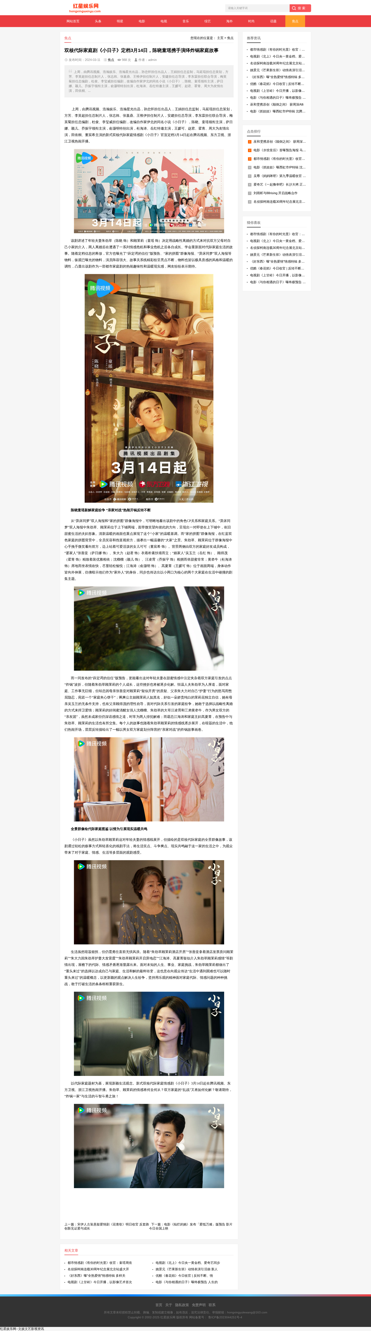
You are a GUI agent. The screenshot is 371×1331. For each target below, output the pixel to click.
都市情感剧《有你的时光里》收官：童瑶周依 (100, 1262)
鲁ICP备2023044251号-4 (225, 1317)
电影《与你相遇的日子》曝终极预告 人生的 (187, 1282)
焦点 (295, 21)
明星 (120, 21)
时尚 (251, 21)
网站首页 (73, 21)
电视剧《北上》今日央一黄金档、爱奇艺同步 (188, 1262)
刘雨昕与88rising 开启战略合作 (276, 193)
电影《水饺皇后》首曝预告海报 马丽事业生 (285, 150)
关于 (168, 1305)
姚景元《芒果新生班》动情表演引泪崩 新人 (187, 1269)
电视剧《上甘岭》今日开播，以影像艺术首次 (100, 1282)
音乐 (185, 21)
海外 (229, 21)
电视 (164, 21)
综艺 (207, 21)
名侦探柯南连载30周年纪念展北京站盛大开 (98, 1269)
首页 (158, 1305)
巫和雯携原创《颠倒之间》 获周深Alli (276, 104)
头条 (98, 21)
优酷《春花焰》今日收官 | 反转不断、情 (184, 1275)
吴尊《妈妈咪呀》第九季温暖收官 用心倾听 (285, 176)
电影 (142, 21)
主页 (220, 38)
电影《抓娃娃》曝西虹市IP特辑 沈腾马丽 (279, 111)
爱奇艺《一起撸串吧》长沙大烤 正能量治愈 (285, 184)
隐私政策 (182, 1305)
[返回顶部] (362, 1193)
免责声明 (199, 1305)
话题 (273, 21)
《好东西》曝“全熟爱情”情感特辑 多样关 (96, 1275)
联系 (212, 1305)
